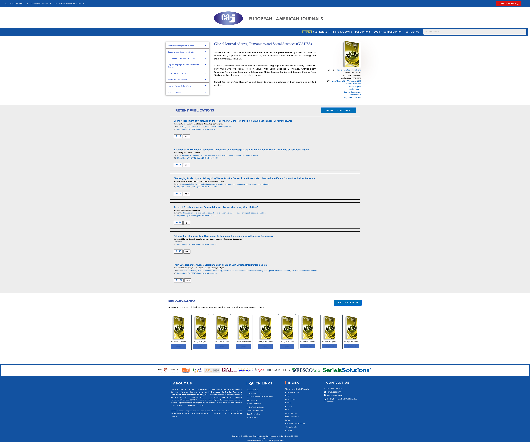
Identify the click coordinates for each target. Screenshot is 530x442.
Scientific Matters (174, 92)
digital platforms (225, 126)
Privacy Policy (252, 417)
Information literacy (189, 271)
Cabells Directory (292, 392)
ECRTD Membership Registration (260, 397)
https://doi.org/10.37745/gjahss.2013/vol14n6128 (196, 129)
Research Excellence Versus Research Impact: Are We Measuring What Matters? (216, 207)
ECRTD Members (253, 393)
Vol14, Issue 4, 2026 (222, 342)
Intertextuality (211, 184)
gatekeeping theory (260, 271)
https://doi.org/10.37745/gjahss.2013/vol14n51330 (197, 273)
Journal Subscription (352, 92)
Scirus (287, 420)
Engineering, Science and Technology (182, 58)
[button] (187, 45)
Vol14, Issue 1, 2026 (287, 342)
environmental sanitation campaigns (236, 155)
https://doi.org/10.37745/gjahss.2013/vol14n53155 (196, 244)
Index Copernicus (292, 417)
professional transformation (279, 271)
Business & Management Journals (181, 46)
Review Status (355, 89)
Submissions (320, 32)
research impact (243, 213)
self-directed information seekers (304, 271)
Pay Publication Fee (352, 97)
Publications (362, 32)
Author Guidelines (353, 84)
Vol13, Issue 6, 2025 (351, 342)
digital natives (228, 271)
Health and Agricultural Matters (180, 73)
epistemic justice (200, 213)
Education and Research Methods (181, 52)
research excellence (228, 213)
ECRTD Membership (352, 95)
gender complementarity (227, 184)
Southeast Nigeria (214, 155)
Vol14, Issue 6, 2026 (178, 342)
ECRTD (288, 403)
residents (254, 155)
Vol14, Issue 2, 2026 (265, 342)
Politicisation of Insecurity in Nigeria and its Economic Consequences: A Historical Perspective (223, 236)
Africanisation (187, 213)
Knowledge (194, 155)
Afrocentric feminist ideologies (194, 184)
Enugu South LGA (189, 126)
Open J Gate (290, 399)
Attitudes (185, 155)
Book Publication (253, 414)
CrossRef (288, 430)
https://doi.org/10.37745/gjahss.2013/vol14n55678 (196, 216)
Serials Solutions (291, 413)
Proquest (288, 406)
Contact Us (412, 32)
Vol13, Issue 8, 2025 (307, 342)
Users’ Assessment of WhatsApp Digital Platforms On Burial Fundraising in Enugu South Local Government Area (233, 120)
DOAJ (287, 410)
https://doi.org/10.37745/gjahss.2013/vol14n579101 (197, 187)
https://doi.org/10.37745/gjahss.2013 (346, 81)
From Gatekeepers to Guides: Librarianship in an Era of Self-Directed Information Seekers (220, 264)
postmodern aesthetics (260, 184)
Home (307, 32)
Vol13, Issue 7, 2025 (329, 342)
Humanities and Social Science (179, 86)
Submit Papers (355, 86)
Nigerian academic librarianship (210, 271)
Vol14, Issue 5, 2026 (200, 342)
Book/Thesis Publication (388, 32)
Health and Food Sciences (177, 80)
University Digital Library (295, 423)
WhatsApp (200, 126)
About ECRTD (252, 390)
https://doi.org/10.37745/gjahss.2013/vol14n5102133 (197, 158)
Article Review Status (255, 407)
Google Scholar (291, 427)
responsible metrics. (258, 213)
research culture (213, 213)
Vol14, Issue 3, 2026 (244, 342)
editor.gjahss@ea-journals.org (348, 70)
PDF (187, 136)
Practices (203, 155)
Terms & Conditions (265, 439)
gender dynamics (244, 184)
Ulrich (287, 396)
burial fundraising (211, 126)
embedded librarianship (244, 271)
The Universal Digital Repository (298, 389)
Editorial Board (342, 32)
